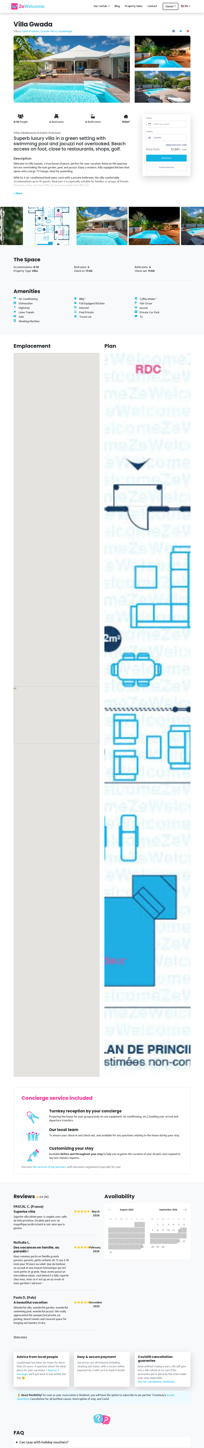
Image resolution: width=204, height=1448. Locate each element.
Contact (152, 6)
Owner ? (170, 6)
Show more (20, 1337)
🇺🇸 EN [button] (185, 6)
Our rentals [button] (101, 6)
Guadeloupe (65, 31)
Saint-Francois (30, 31)
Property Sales (133, 6)
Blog (117, 6)
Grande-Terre (48, 31)
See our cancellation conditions (156, 1381)
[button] (185, 1209)
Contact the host (166, 167)
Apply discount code (176, 145)
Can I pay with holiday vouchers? (44, 1442)
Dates (149, 118)
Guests (149, 131)
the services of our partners (49, 1167)
